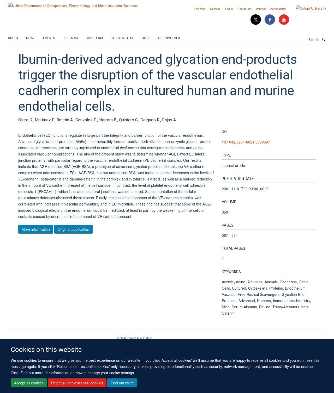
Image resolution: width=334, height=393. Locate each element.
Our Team (95, 37)
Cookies (215, 9)
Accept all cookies (29, 382)
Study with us (122, 37)
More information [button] (36, 229)
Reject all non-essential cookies (77, 382)
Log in (229, 9)
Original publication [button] (73, 229)
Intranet (261, 9)
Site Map (199, 9)
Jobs (146, 37)
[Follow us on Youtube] (284, 19)
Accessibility (278, 9)
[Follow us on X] (256, 19)
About (13, 37)
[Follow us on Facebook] (270, 19)
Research (71, 37)
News (30, 37)
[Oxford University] (307, 8)
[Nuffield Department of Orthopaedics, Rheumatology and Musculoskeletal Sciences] (73, 3)
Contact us (244, 9)
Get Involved (169, 37)
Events (49, 37)
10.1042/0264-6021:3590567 (246, 142)
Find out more (122, 382)
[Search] (323, 39)
